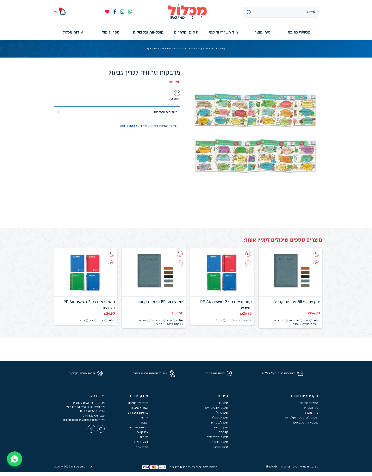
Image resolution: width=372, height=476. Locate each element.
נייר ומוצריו (209, 48)
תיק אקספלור (219, 417)
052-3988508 (89, 411)
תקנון (144, 422)
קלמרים (223, 432)
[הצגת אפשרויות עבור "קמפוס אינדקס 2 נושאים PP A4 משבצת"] (248, 254)
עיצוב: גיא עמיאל (308, 466)
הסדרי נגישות (139, 408)
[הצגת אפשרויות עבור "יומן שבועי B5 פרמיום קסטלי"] (316, 254)
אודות (144, 417)
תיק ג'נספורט (219, 422)
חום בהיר (293, 320)
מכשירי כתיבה (309, 403)
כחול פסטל (309, 324)
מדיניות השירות (138, 413)
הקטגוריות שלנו (304, 396)
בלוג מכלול (141, 442)
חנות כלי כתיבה (138, 403)
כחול (219, 320)
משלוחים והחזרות (165, 112)
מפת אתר (142, 447)
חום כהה (279, 320)
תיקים (223, 396)
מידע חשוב (138, 396)
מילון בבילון (220, 447)
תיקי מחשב (220, 427)
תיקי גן (223, 403)
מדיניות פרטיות (138, 427)
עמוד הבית (220, 48)
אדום (237, 320)
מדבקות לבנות (179, 48)
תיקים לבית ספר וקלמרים (301, 417)
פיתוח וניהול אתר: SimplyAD (281, 466)
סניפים (144, 437)
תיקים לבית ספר (217, 437)
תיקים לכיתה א (218, 442)
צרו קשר (142, 432)
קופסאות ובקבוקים (305, 422)
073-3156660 (130, 126)
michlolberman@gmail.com (80, 420)
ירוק (228, 320)
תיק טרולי (221, 413)
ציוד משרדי (311, 413)
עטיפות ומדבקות (195, 48)
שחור (296, 324)
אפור (305, 320)
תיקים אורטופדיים (216, 408)
